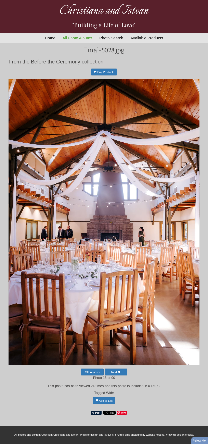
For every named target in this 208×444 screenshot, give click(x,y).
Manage (202, 2)
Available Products (146, 38)
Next (114, 372)
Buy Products (105, 72)
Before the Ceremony (55, 62)
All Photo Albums (77, 38)
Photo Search (111, 38)
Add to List (105, 400)
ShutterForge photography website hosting (139, 434)
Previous (94, 372)
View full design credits (179, 434)
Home (50, 38)
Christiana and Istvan (104, 10)
